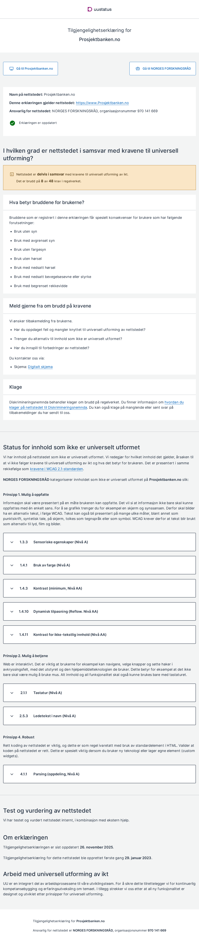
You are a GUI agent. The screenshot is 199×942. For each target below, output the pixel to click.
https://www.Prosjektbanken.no (102, 103)
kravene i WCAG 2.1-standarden (56, 469)
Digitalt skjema (40, 367)
